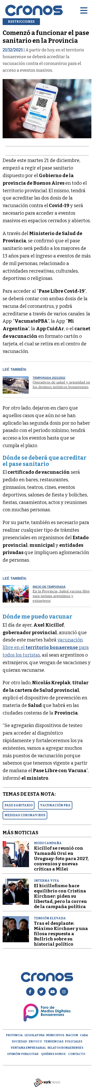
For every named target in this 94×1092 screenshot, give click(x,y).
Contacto (76, 1054)
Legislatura (35, 1035)
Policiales (73, 1041)
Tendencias (53, 1041)
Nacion (72, 1035)
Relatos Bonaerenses (65, 1047)
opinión (13, 1054)
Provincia (14, 1035)
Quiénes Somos (53, 1054)
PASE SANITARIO (18, 805)
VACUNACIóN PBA (55, 805)
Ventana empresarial (28, 1047)
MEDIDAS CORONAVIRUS (24, 815)
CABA (84, 1035)
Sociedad (19, 1041)
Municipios (55, 1035)
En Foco (35, 1041)
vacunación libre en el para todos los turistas (46, 647)
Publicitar (29, 1054)
